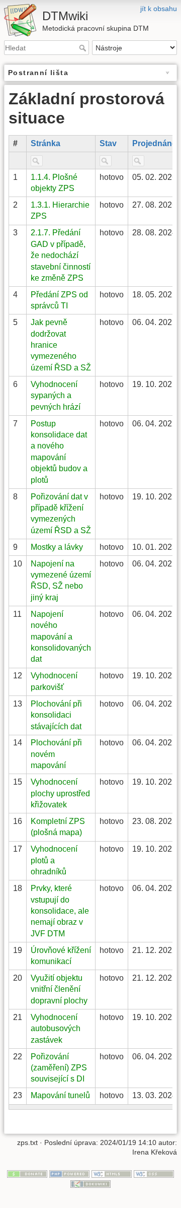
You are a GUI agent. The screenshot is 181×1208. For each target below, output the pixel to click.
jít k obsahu (158, 9)
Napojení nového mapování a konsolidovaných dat (61, 637)
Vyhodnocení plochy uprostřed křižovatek (60, 793)
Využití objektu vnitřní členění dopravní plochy (59, 989)
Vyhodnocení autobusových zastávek (55, 1028)
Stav (108, 143)
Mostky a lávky (57, 547)
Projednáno (154, 143)
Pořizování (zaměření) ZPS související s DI (59, 1068)
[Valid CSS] (154, 1173)
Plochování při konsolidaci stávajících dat (56, 715)
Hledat (83, 47)
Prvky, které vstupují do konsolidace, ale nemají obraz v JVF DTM (60, 911)
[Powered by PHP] (69, 1173)
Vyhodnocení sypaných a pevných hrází (55, 395)
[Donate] (27, 1173)
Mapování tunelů (60, 1095)
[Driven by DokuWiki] (90, 1183)
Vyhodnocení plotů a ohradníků (54, 860)
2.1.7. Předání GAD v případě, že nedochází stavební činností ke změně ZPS (60, 255)
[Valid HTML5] (112, 1173)
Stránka (45, 143)
